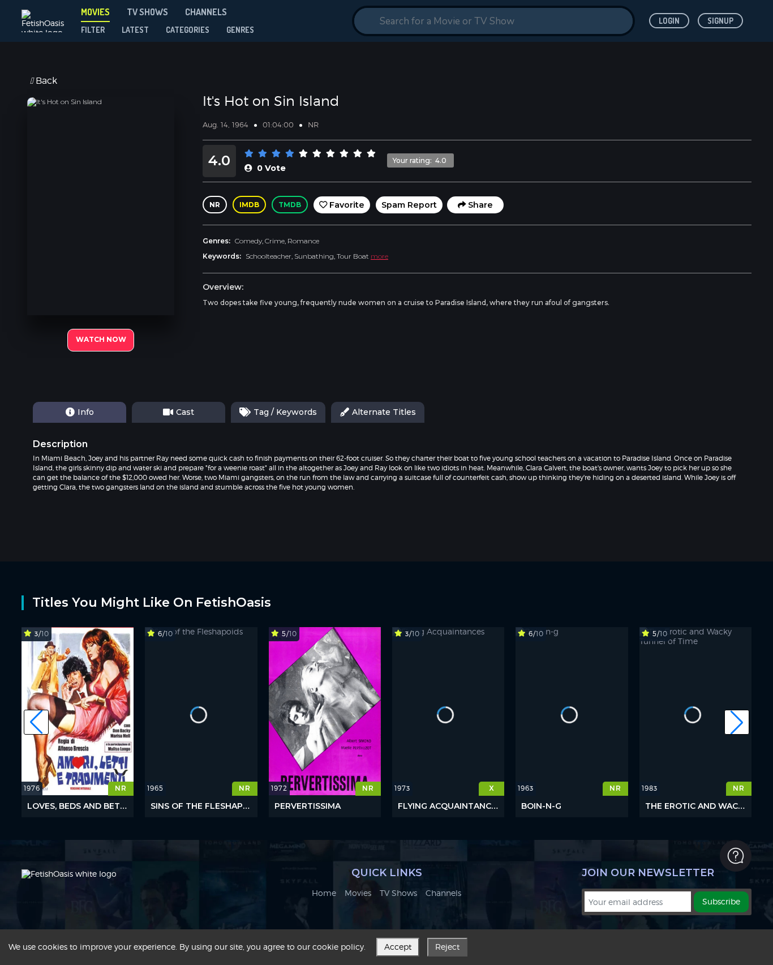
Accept (397, 946)
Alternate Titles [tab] (384, 412)
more (379, 256)
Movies (358, 893)
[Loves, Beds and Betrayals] (78, 711)
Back (45, 81)
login (669, 20)
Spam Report (409, 205)
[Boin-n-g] (572, 711)
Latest (135, 30)
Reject (447, 946)
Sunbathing (314, 256)
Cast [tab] (185, 412)
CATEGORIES (187, 30)
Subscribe (721, 901)
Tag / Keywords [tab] (285, 412)
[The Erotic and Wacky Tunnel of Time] (695, 711)
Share (479, 205)
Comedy (248, 241)
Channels (443, 893)
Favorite (345, 205)
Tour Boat (353, 256)
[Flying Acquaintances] (448, 711)
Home (324, 893)
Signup (720, 20)
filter (93, 30)
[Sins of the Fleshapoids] (201, 711)
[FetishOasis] (44, 21)
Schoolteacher (268, 256)
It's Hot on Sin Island (271, 101)
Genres (240, 30)
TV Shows (398, 893)
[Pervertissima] (325, 711)
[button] (36, 722)
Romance (303, 241)
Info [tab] (86, 412)
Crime (275, 241)
